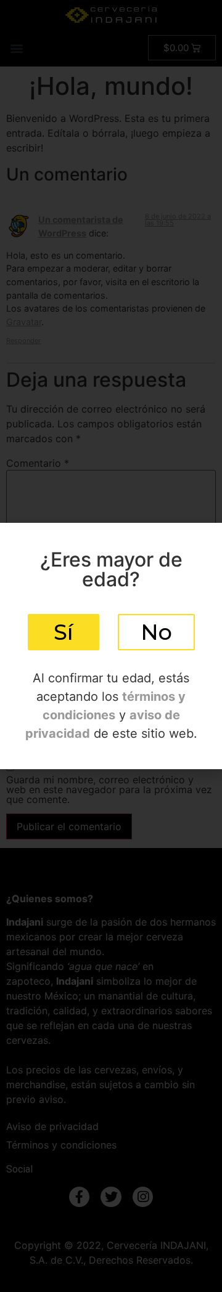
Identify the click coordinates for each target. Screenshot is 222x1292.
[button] (63, 632)
